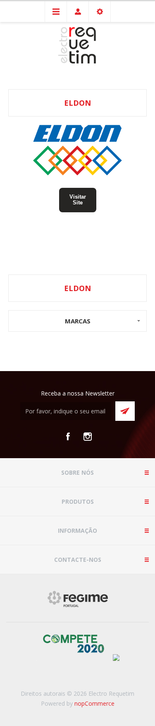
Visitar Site (77, 200)
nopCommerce (94, 703)
